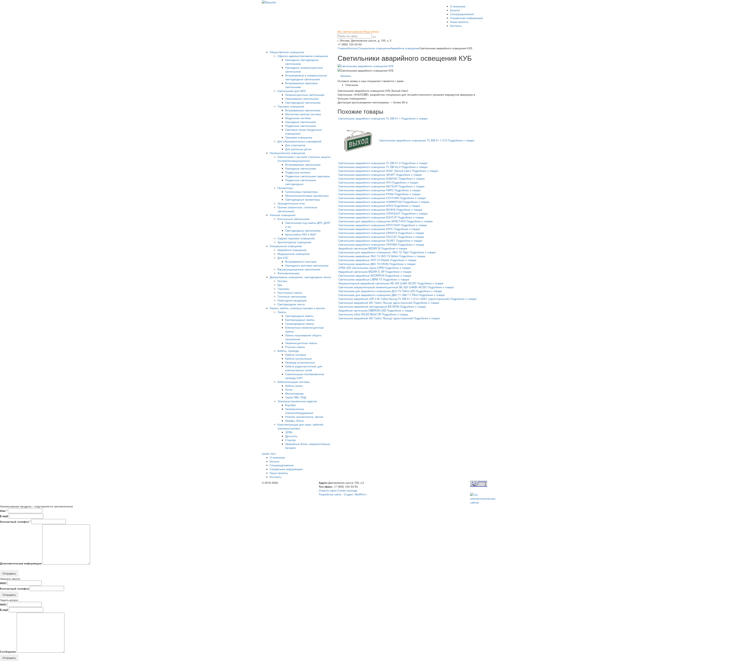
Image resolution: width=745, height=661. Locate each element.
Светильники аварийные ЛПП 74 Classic (363, 260)
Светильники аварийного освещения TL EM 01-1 (369, 118)
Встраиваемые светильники (303, 110)
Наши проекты (459, 22)
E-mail (4, 516)
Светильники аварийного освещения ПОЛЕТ (366, 240)
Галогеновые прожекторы (301, 192)
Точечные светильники (291, 296)
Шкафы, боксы (294, 420)
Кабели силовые (295, 354)
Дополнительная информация (21, 563)
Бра (279, 285)
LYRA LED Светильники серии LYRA (361, 268)
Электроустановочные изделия (297, 401)
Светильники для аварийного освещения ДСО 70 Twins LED (376, 291)
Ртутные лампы (295, 347)
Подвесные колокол (297, 172)
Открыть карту (328, 490)
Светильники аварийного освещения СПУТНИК (368, 198)
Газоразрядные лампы (299, 323)
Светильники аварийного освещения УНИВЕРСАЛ (370, 202)
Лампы (281, 312)
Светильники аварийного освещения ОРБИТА (367, 233)
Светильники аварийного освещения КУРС (365, 229)
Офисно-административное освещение (302, 56)
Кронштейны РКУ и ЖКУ (300, 234)
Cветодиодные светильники (303, 230)
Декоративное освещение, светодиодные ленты (300, 277)
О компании (457, 6)
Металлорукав (294, 393)
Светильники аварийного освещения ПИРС (366, 190)
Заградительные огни (291, 203)
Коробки (290, 405)
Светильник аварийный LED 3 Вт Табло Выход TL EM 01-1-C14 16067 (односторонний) (394, 299)
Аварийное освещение (404, 48)
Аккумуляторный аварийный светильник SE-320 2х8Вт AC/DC (377, 283)
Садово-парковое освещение (296, 238)
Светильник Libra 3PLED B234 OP (359, 314)
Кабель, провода (288, 351)
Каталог (455, 10)
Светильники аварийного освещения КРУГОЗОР (369, 225)
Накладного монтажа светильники (306, 265)
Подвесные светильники (300, 126)
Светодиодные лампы (299, 316)
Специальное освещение (374, 48)
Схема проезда (347, 490)
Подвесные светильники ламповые (307, 176)
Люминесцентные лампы (301, 343)
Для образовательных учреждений (299, 141)
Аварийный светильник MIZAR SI (359, 248)
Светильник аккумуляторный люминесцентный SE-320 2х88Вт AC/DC (382, 287)
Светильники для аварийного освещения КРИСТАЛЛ (372, 221)
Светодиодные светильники (303, 102)
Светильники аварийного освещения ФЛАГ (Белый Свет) (374, 171)
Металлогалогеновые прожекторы (307, 195)
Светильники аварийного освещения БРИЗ (365, 206)
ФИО (3, 583)
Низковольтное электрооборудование (299, 411)
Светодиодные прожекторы (302, 199)
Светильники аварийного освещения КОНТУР (367, 217)
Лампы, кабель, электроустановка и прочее (297, 308)
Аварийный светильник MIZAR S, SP (361, 271)
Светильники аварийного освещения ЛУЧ (364, 182)
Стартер (290, 440)
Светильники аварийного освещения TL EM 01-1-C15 (413, 140)
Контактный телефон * (15, 521)
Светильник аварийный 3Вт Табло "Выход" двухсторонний (375, 303)
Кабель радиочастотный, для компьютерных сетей (303, 368)
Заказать (345, 76)
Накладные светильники (300, 122)
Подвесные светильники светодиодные (300, 182)
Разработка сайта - (343, 494)
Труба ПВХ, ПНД (295, 397)
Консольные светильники (293, 219)
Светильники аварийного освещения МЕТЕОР (368, 186)
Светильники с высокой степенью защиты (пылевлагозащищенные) (304, 159)
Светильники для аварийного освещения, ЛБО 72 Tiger (373, 252)
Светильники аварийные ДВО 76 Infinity (363, 264)
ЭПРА (288, 432)
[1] (374, 37)
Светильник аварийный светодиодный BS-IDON (368, 306)
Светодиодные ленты (291, 304)
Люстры (282, 281)
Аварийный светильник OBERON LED (362, 310)
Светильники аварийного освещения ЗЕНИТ (366, 174)
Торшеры (283, 289)
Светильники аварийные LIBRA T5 (360, 279)
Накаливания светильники (302, 98)
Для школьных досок (298, 149)
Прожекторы (285, 188)
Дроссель (291, 436)
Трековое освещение (298, 137)
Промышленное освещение (287, 153)
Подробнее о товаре (414, 118)
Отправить (9, 573)
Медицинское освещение (293, 254)
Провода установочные (300, 362)
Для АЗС (282, 258)
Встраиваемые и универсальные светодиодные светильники (306, 77)
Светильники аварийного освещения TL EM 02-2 (369, 167)
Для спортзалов (295, 145)
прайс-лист (269, 453)
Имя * (3, 511)
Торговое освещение (290, 106)
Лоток (288, 389)
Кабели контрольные (298, 358)
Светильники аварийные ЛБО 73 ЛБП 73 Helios (368, 256)
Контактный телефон (14, 588)
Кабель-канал (294, 386)
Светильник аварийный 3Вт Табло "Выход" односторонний (375, 318)
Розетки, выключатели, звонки (304, 417)
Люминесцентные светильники (304, 95)
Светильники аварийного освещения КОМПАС (368, 178)
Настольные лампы (289, 292)
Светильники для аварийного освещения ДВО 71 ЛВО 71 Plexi (378, 295)
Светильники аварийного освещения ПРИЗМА (367, 244)
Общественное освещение (287, 52)
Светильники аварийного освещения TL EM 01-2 (369, 163)
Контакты (456, 26)
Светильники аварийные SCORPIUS (361, 275)
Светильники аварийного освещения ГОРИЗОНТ (369, 213)
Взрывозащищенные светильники (298, 269)
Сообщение (8, 651)
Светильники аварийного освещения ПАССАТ (367, 237)
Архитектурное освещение (294, 242)
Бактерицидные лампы (299, 320)
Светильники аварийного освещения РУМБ (366, 194)
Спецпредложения (462, 14)
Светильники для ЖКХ (291, 91)
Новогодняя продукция (292, 300)
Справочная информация (466, 18)
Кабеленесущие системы (293, 382)
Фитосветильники (288, 273)
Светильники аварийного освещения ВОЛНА (366, 209)
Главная (343, 48)
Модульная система (298, 118)
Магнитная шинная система (303, 114)
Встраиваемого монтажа (300, 261)
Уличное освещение (282, 215)
